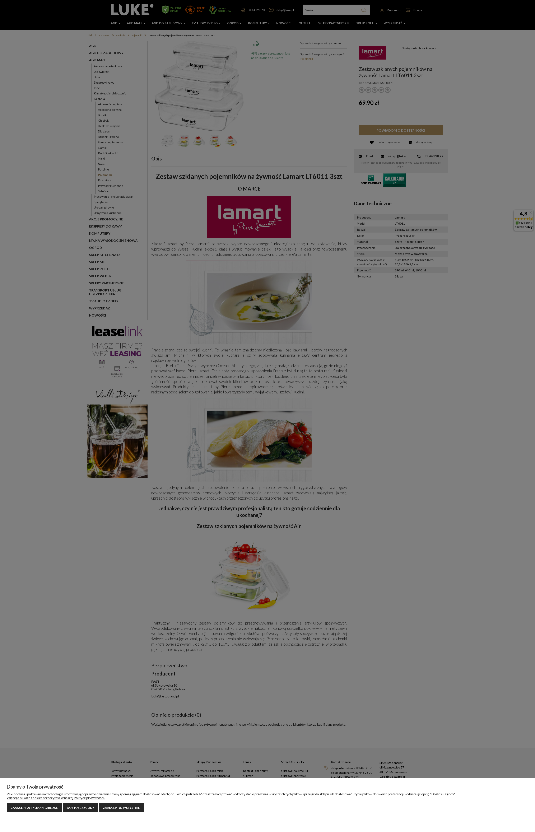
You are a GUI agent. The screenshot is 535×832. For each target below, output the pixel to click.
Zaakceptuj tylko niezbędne (34, 807)
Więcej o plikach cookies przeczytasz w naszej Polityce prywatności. (56, 798)
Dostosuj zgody (80, 807)
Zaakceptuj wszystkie (121, 807)
